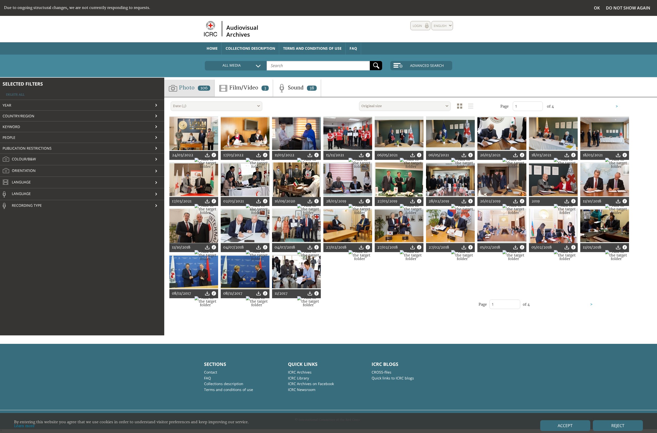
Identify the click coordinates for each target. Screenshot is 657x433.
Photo (193, 88)
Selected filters (23, 84)
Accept (565, 425)
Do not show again (628, 8)
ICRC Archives (300, 372)
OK (597, 8)
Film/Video (247, 88)
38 (312, 88)
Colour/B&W (23, 159)
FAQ (353, 48)
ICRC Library (298, 378)
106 (204, 88)
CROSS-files (381, 372)
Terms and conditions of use (312, 48)
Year (7, 105)
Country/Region (18, 116)
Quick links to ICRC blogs (393, 378)
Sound (300, 88)
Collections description (250, 48)
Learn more (24, 426)
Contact (210, 372)
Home (212, 48)
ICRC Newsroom (301, 389)
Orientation (23, 170)
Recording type (26, 205)
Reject (617, 425)
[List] (470, 106)
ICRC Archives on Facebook (311, 383)
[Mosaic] (459, 106)
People (9, 137)
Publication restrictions (27, 148)
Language (21, 182)
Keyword (11, 126)
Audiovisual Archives (242, 31)
